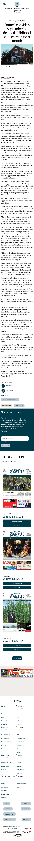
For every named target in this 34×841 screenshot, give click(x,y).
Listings (3, 769)
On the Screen (20, 745)
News (11, 21)
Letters (19, 720)
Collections (4, 748)
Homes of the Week (6, 762)
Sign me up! (5, 445)
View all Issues (17, 658)
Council (3, 713)
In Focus (3, 745)
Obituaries (4, 797)
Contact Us (25, 809)
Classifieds (4, 790)
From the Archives (6, 741)
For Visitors (4, 787)
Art (18, 734)
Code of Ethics (9, 819)
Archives (26, 819)
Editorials (19, 713)
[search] (31, 4)
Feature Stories (5, 766)
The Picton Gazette (13, 828)
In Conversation (5, 734)
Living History (5, 738)
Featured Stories (21, 783)
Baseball (19, 766)
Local (2, 717)
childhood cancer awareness (9, 399)
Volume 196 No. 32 (13, 641)
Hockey (19, 762)
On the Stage (20, 741)
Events (3, 783)
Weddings (20, 777)
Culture (20, 728)
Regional (19, 773)
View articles (17, 525)
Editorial (20, 707)
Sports (19, 756)
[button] (7, 385)
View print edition (17, 521)
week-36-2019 (19, 405)
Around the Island (8, 777)
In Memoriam (5, 794)
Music (18, 752)
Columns (19, 724)
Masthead (26, 803)
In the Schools (21, 769)
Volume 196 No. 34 (13, 516)
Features (4, 728)
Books (18, 748)
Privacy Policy (9, 814)
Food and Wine (21, 738)
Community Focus (6, 720)
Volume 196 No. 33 (13, 579)
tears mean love (6, 405)
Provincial (4, 724)
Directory (19, 787)
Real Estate (5, 756)
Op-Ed (18, 717)
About (7, 803)
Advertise (8, 809)
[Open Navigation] (4, 3)
